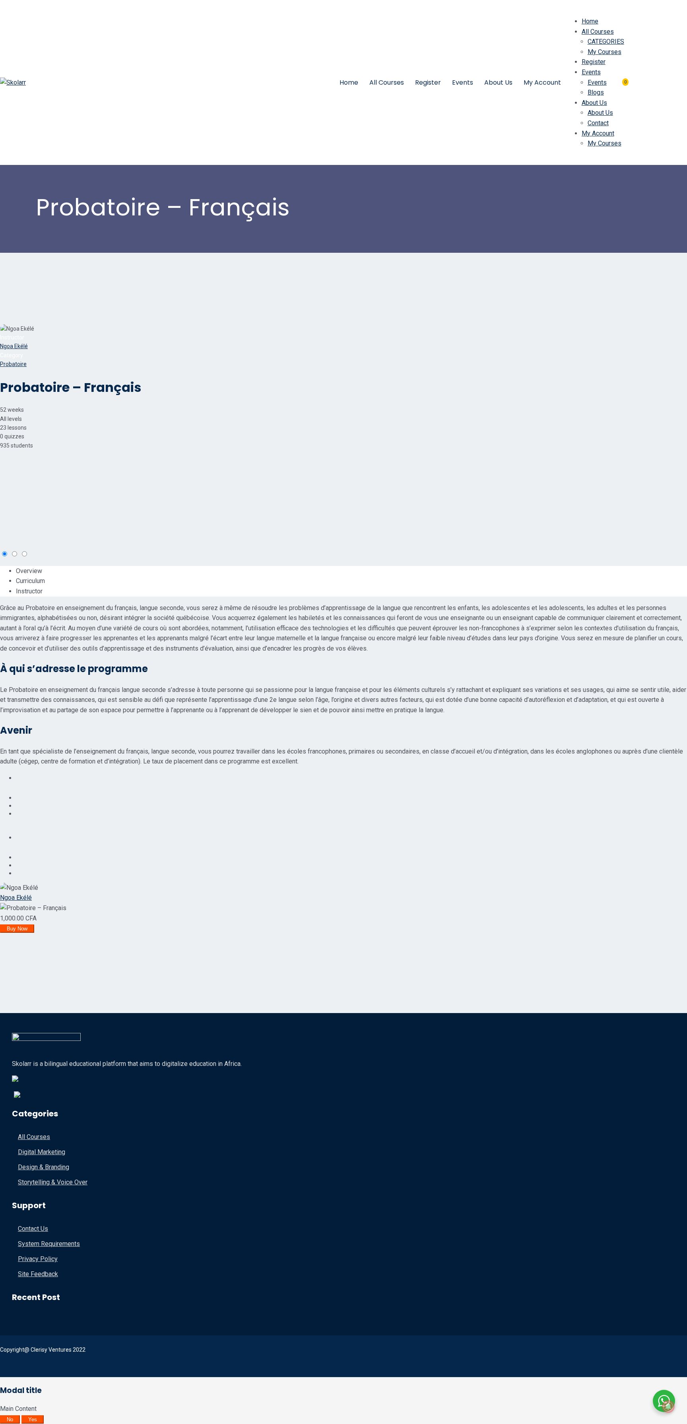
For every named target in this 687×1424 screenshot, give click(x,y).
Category (11, 355)
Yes (32, 1419)
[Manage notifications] (668, 1406)
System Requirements (49, 1244)
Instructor (12, 337)
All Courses (386, 82)
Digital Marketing (41, 1152)
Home (349, 82)
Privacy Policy (38, 1259)
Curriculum (30, 581)
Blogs (596, 92)
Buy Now (17, 929)
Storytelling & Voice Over (52, 1182)
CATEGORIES (606, 41)
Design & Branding (43, 1167)
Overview (29, 571)
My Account (542, 82)
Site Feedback (38, 1274)
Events (462, 82)
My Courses (604, 52)
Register (428, 82)
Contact (598, 123)
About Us (498, 82)
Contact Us (33, 1228)
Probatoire (13, 364)
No (10, 1419)
